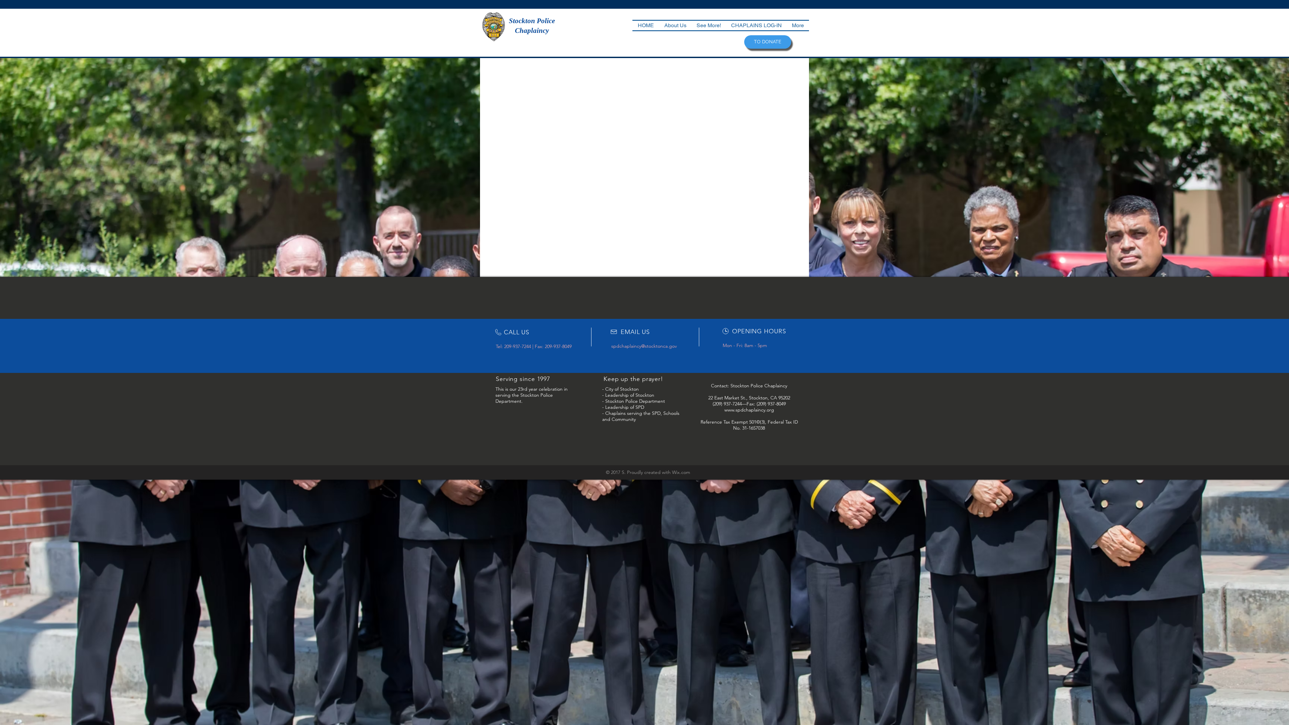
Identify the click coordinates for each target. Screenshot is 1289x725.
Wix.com (681, 472)
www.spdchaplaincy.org (749, 410)
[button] (675, 25)
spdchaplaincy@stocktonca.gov (644, 346)
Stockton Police (532, 21)
